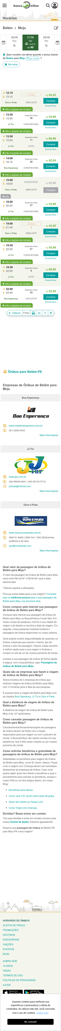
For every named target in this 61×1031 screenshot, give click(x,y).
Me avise (13, 64)
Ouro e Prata (47, 696)
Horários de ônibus (16, 920)
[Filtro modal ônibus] (33, 313)
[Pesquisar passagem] (48, 5)
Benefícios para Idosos (21, 790)
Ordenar (16, 313)
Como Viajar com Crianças (23, 807)
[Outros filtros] (51, 313)
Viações (8, 944)
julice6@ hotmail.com (20, 486)
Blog (6, 954)
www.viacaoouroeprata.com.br (25, 532)
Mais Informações (49, 435)
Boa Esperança (23, 696)
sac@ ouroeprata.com (20, 545)
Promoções (11, 930)
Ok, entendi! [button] (30, 1022)
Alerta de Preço (14, 925)
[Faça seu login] (55, 5)
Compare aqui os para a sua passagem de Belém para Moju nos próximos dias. (30, 597)
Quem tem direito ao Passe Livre (26, 802)
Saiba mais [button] (42, 1013)
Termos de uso (13, 975)
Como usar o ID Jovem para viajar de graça (31, 796)
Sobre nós (10, 961)
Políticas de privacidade (19, 980)
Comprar (50, 100)
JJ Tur (35, 696)
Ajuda (7, 985)
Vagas (7, 970)
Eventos (8, 949)
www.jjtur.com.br (17, 476)
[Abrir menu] (4, 5)
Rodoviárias (11, 939)
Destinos (9, 934)
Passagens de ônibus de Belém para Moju (30, 664)
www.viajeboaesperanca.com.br (25, 425)
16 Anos (8, 965)
